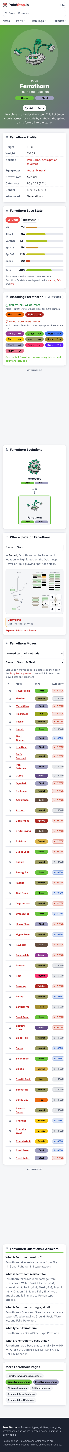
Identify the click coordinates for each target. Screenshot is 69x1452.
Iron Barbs (33, 160)
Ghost (41, 775)
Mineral (41, 170)
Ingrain (20, 729)
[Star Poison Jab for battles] (9, 955)
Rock (41, 1007)
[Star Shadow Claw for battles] (9, 1027)
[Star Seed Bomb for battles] (9, 1017)
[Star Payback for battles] (9, 944)
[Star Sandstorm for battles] (9, 1006)
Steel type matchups (46, 1382)
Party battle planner (20, 673)
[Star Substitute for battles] (9, 1089)
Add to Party (36, 108)
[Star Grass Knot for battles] (9, 913)
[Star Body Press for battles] (9, 820)
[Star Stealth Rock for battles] (9, 1079)
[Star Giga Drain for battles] (9, 893)
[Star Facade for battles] (9, 882)
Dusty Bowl (14, 619)
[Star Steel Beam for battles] (9, 1150)
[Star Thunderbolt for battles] (9, 1141)
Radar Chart (29, 219)
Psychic (41, 976)
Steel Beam (22, 1150)
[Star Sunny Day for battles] (9, 1100)
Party (19, 20)
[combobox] (34, 13)
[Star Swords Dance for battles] (9, 1110)
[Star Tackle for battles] (9, 721)
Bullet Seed (22, 851)
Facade (20, 882)
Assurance (22, 799)
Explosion (21, 791)
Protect (20, 965)
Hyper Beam (23, 934)
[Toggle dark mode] (63, 5)
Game (9, 547)
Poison (41, 955)
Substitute (22, 1089)
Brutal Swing (23, 830)
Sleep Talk (22, 1037)
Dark (41, 800)
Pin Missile (22, 713)
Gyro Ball (21, 783)
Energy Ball (22, 872)
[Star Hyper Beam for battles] (9, 934)
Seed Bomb (22, 1017)
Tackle (20, 721)
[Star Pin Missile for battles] (9, 714)
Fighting (41, 820)
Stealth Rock (23, 1079)
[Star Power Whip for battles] (9, 690)
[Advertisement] (34, 407)
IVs (12, 283)
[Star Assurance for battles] (9, 800)
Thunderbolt (23, 1141)
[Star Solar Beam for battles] (9, 1058)
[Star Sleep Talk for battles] (9, 1037)
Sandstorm (22, 1006)
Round (19, 996)
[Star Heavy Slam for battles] (9, 924)
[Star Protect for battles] (9, 965)
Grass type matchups (19, 1382)
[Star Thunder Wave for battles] (9, 1131)
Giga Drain (22, 893)
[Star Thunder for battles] (9, 1120)
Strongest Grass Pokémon (21, 1394)
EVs (58, 280)
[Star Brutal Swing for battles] (9, 831)
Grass (24, 98)
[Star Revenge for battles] (9, 986)
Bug (41, 714)
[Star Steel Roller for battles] (9, 1158)
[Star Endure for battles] (9, 862)
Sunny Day (22, 1099)
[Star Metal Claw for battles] (9, 706)
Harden (20, 698)
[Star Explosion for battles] (9, 791)
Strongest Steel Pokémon (21, 1400)
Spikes (20, 1068)
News (6, 20)
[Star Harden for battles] (9, 698)
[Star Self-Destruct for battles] (9, 756)
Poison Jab (22, 955)
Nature (51, 280)
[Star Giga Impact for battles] (9, 903)
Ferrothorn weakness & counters (25, 1376)
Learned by (13, 653)
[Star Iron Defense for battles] (9, 766)
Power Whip (23, 690)
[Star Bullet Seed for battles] (9, 851)
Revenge (21, 986)
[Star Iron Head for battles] (9, 747)
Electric (41, 1120)
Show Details (54, 297)
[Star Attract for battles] (9, 810)
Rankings (38, 20)
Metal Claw (22, 706)
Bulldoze (21, 841)
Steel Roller (22, 1158)
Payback (21, 944)
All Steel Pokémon (41, 1388)
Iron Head (21, 747)
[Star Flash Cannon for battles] (9, 738)
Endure (20, 862)
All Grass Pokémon (17, 1388)
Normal (41, 698)
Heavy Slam (22, 924)
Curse (19, 775)
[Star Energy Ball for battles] (9, 872)
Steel (45, 98)
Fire (41, 1100)
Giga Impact (23, 903)
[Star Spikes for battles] (9, 1069)
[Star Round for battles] (9, 996)
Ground (41, 841)
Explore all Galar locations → (21, 630)
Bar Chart (13, 219)
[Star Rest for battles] (9, 975)
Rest (18, 975)
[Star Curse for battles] (9, 775)
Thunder (21, 1120)
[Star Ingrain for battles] (9, 729)
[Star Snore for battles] (9, 1048)
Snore (19, 1048)
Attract (20, 810)
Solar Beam (22, 1058)
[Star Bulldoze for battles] (9, 841)
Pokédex (58, 20)
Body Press (22, 820)
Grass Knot (22, 913)
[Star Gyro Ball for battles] (9, 783)
